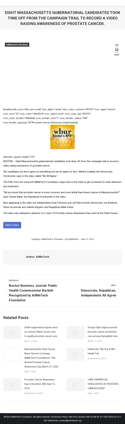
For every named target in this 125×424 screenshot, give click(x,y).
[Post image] (12, 332)
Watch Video (12, 225)
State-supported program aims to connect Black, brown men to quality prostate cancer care (41, 332)
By (71, 239)
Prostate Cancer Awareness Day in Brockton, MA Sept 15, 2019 (39, 384)
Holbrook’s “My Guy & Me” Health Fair (101, 351)
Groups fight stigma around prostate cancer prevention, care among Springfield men (103, 332)
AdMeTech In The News (17, 45)
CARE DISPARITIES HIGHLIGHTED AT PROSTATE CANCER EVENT (103, 384)
